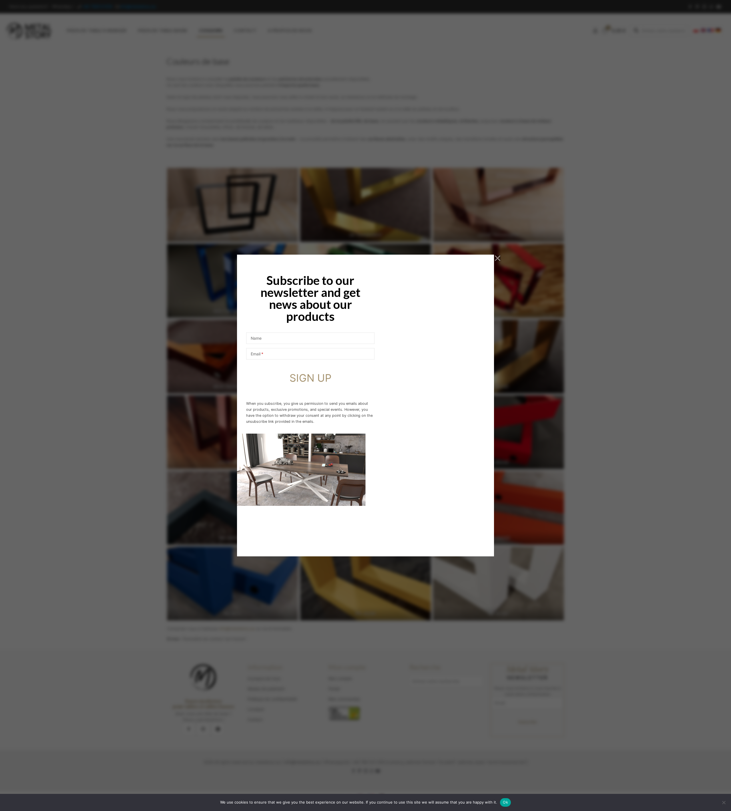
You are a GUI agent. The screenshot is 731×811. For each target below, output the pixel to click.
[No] (724, 802)
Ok (505, 802)
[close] (498, 258)
